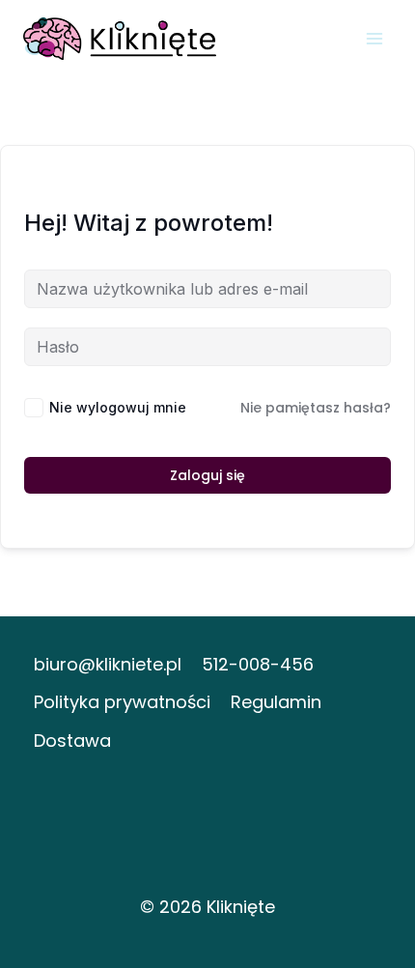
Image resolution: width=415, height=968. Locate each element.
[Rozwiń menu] (374, 38)
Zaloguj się (207, 475)
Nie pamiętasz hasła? (315, 407)
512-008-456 (258, 664)
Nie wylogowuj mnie (117, 407)
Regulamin (276, 702)
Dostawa (72, 740)
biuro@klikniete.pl (107, 664)
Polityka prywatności (122, 702)
